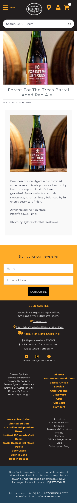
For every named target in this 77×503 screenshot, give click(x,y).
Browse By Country (19, 381)
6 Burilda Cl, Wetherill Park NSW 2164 (40, 327)
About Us (59, 419)
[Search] (69, 23)
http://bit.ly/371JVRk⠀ (24, 213)
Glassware (59, 394)
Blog (59, 442)
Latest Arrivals (59, 382)
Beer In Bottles (18, 458)
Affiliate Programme (59, 439)
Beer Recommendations (59, 378)
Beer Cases (19, 450)
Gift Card (59, 402)
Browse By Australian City (18, 387)
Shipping (59, 425)
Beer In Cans (19, 454)
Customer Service (59, 422)
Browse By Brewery (19, 377)
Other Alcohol (59, 390)
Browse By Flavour (19, 391)
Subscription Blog (59, 446)
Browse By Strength (18, 394)
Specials (59, 386)
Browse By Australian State (19, 384)
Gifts (59, 398)
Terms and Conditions (59, 429)
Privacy (59, 432)
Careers (59, 436)
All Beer (59, 374)
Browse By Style (19, 374)
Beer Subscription (18, 419)
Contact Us (40, 321)
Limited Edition (19, 423)
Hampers (59, 406)
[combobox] (38, 24)
